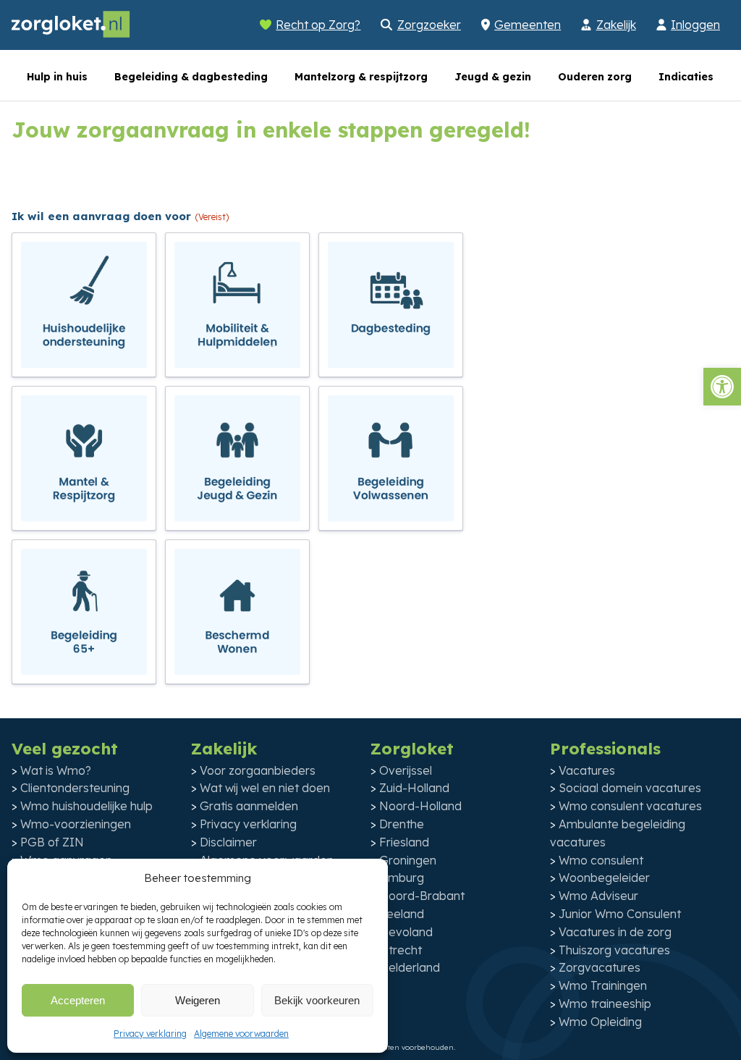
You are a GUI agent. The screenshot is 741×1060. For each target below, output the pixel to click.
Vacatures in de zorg (615, 932)
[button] (722, 386)
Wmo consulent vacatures (630, 806)
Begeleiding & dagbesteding (191, 76)
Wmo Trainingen (603, 985)
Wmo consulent (601, 860)
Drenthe (401, 824)
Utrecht (400, 950)
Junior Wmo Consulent (620, 914)
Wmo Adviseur (598, 895)
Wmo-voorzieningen (75, 824)
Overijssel (405, 770)
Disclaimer (228, 842)
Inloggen (695, 24)
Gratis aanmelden (249, 806)
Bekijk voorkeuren (317, 1000)
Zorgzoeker (429, 24)
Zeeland (401, 914)
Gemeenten (527, 24)
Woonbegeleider (604, 877)
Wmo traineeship (605, 1003)
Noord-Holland (420, 806)
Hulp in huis (57, 76)
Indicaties (686, 76)
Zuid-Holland (414, 788)
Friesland (404, 842)
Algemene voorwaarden (241, 1033)
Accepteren (78, 1000)
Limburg (401, 877)
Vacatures (587, 770)
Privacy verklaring (150, 1033)
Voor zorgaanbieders (258, 770)
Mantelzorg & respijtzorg (361, 76)
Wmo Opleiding (600, 1021)
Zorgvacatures (599, 967)
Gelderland (409, 967)
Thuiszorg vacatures (614, 950)
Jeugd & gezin (492, 76)
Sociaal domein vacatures (630, 788)
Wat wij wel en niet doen (265, 788)
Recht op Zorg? (318, 24)
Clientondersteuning (75, 788)
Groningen (407, 860)
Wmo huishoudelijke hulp (86, 806)
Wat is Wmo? (55, 770)
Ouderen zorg (595, 76)
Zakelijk (616, 24)
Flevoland (406, 932)
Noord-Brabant (422, 895)
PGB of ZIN (52, 842)
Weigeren (197, 1000)
